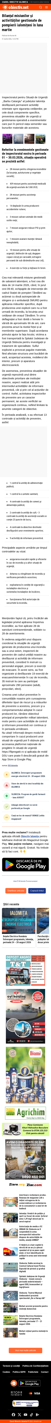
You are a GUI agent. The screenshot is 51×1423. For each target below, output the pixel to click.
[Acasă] (5, 7)
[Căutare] (40, 7)
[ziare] (17, 1184)
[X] (19, 1414)
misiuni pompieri (32, 881)
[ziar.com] (34, 1184)
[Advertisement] (25, 68)
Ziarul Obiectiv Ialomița (15, 2)
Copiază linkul (37, 891)
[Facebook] (13, 1414)
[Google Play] (37, 1414)
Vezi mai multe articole (25, 1350)
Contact (44, 1372)
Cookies (6, 1372)
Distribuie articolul (15, 891)
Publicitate (33, 1372)
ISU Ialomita (22, 881)
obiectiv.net (18, 7)
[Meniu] (46, 7)
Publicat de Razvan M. (9, 36)
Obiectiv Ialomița (30, 836)
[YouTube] (25, 1414)
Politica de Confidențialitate (35, 1366)
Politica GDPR (19, 1372)
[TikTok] (31, 1414)
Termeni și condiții (11, 1366)
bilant (15, 881)
